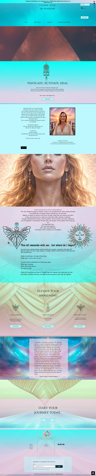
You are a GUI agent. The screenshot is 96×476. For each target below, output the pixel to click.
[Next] (94, 358)
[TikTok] (94, 3)
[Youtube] (94, 1)
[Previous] (1, 358)
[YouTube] (62, 444)
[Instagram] (94, 5)
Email (34, 464)
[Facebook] (94, 7)
